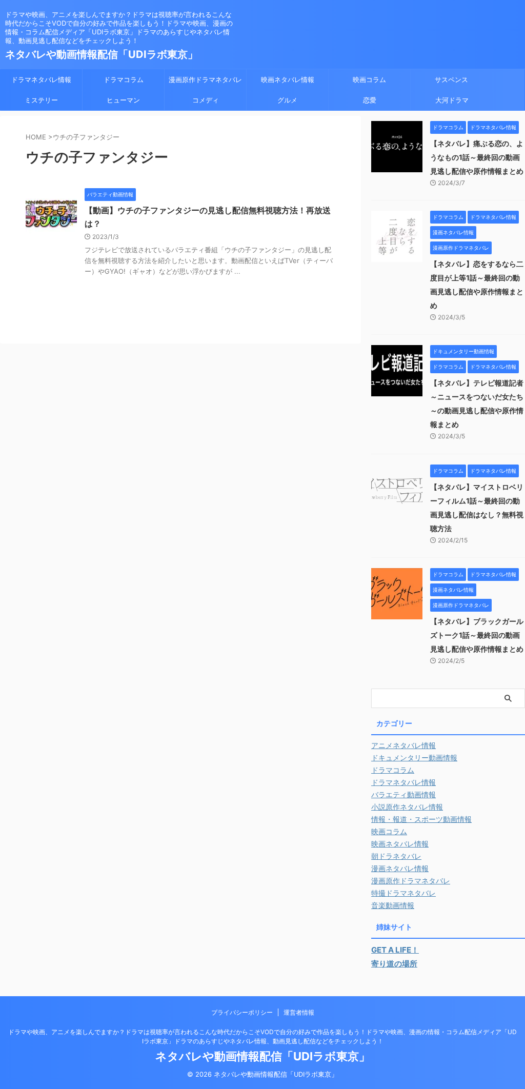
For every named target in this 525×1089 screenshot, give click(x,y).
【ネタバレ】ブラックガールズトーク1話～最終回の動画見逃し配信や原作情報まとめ (476, 635)
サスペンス (451, 79)
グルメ (287, 100)
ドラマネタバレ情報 (41, 79)
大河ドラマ (452, 100)
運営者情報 (299, 1012)
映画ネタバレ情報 (287, 79)
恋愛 (369, 100)
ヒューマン (123, 100)
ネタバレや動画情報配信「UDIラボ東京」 (101, 54)
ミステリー (41, 100)
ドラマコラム (124, 79)
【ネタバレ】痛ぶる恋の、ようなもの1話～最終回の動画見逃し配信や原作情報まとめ (476, 157)
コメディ (205, 100)
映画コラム (369, 79)
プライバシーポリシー (242, 1012)
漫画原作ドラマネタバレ (205, 79)
